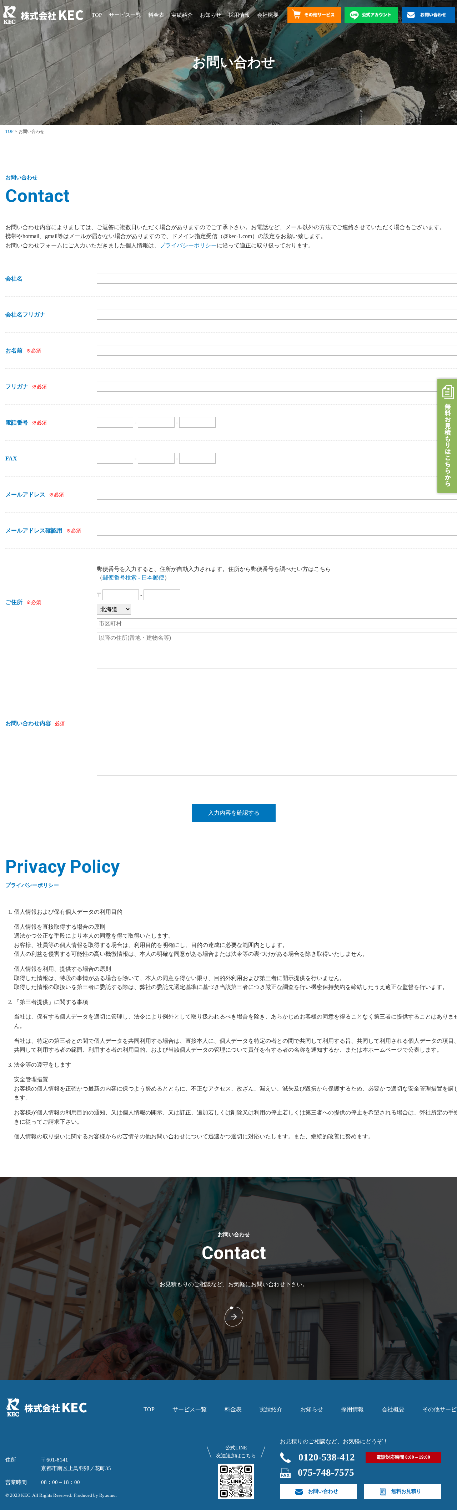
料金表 (156, 15)
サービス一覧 (125, 15)
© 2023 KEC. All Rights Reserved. (38, 1495)
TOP (97, 15)
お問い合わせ (323, 1491)
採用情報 (239, 15)
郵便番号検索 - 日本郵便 (133, 577)
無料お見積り (406, 1491)
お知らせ (210, 15)
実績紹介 (182, 15)
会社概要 (267, 15)
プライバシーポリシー (188, 245)
